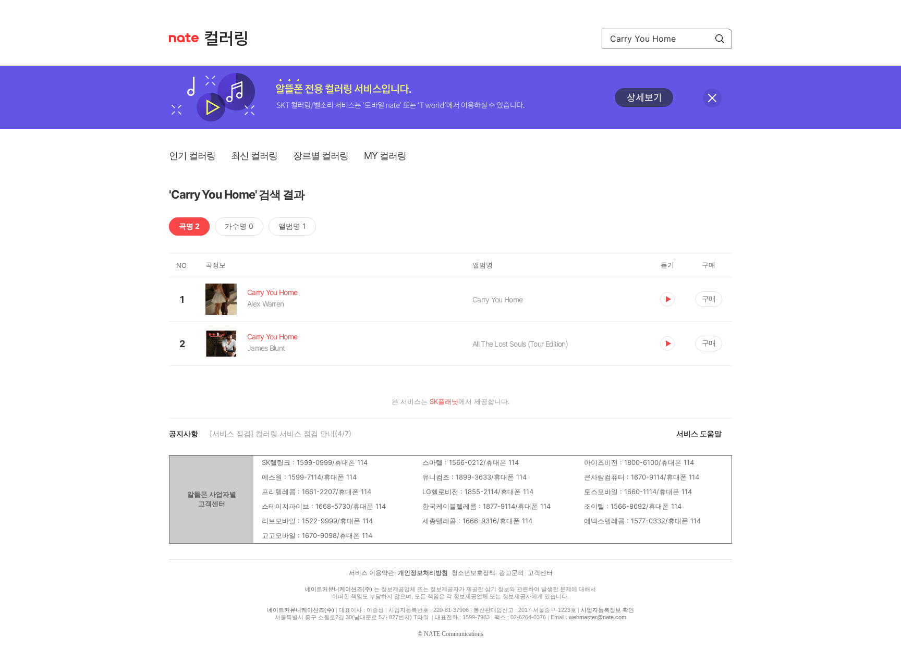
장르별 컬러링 (320, 155)
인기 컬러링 (192, 155)
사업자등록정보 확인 (607, 610)
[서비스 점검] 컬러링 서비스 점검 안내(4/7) (280, 433)
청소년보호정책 (473, 573)
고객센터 (540, 573)
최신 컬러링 (254, 155)
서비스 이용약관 (371, 573)
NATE (184, 37)
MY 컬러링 (385, 155)
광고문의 (511, 573)
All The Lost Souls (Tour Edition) (520, 343)
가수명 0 (239, 226)
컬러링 (231, 38)
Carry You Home (497, 299)
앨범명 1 (292, 226)
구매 (708, 298)
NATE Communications (453, 633)
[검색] (720, 38)
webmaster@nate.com (597, 617)
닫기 (712, 98)
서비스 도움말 (699, 433)
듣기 (667, 299)
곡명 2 (189, 226)
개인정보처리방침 (423, 573)
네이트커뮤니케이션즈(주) (338, 589)
